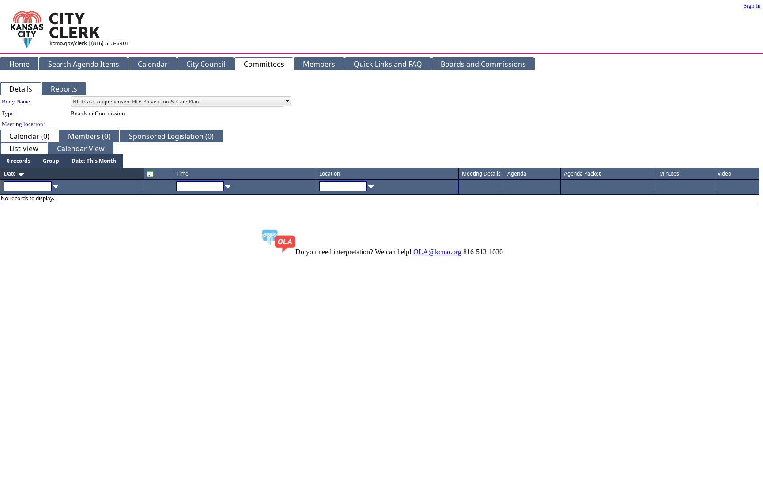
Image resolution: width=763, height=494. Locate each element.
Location (329, 173)
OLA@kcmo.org (437, 252)
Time (182, 173)
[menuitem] (18, 161)
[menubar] (61, 161)
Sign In (752, 5)
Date (10, 173)
